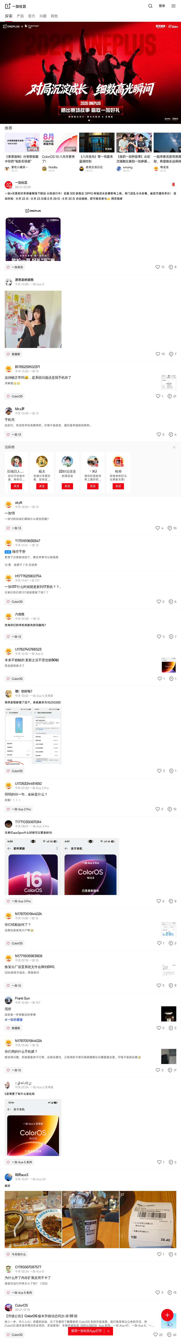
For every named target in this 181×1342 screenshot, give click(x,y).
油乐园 (145, 149)
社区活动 (33, 149)
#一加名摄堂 (14, 1020)
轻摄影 (108, 149)
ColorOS (70, 149)
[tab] (9, 17)
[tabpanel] (90, 682)
